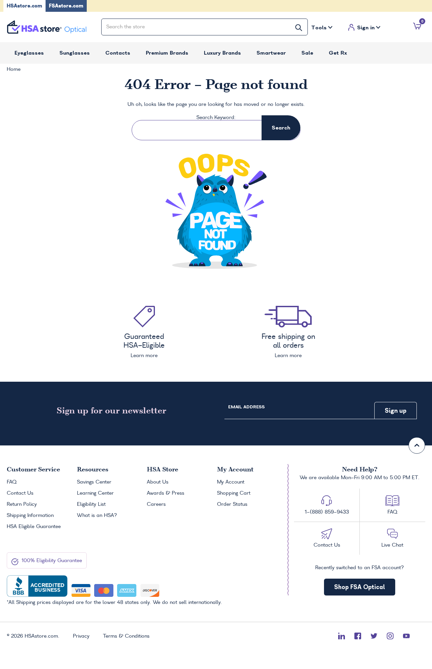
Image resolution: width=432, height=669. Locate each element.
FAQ (12, 482)
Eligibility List (91, 504)
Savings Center (94, 482)
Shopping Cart (233, 493)
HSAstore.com (24, 6)
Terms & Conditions (126, 636)
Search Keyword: (216, 117)
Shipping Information (30, 515)
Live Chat (392, 545)
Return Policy (22, 504)
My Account (230, 482)
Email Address (246, 407)
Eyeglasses (29, 53)
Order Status (232, 504)
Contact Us (20, 493)
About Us (157, 482)
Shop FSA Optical (359, 587)
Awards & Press (165, 493)
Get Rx (338, 53)
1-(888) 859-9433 (327, 512)
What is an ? (97, 515)
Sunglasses (74, 53)
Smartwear (271, 53)
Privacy (81, 636)
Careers (156, 504)
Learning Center (95, 493)
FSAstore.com (66, 6)
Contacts (117, 53)
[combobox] (204, 27)
